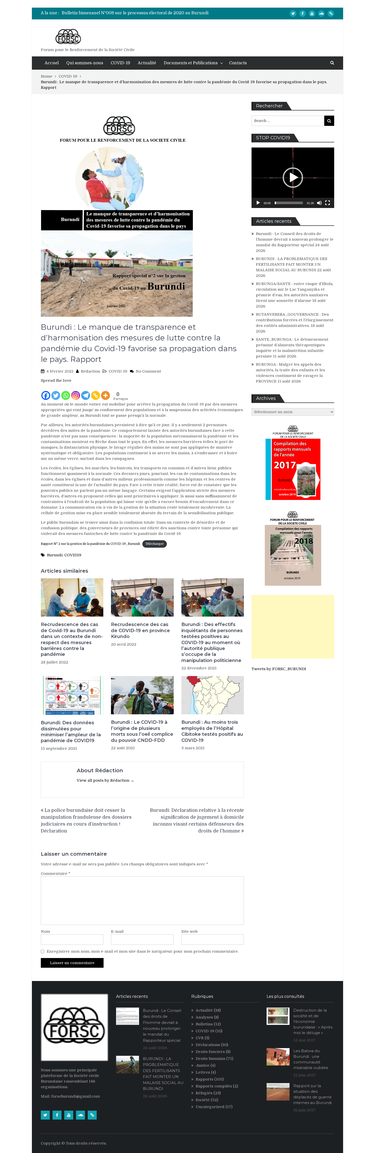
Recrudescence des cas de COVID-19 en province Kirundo (140, 630)
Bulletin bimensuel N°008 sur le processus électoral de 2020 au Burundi (135, 13)
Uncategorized (210, 1107)
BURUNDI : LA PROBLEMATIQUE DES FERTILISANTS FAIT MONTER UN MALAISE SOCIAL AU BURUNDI (291, 264)
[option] (139, 13)
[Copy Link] (95, 392)
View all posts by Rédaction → (105, 780)
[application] (293, 178)
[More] (105, 392)
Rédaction (90, 371)
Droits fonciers (210, 1051)
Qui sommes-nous (84, 63)
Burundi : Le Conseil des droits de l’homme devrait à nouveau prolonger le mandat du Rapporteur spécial (294, 239)
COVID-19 (120, 63)
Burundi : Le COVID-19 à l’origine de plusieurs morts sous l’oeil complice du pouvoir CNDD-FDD (142, 731)
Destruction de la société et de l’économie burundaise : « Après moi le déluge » (312, 1021)
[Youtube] (312, 13)
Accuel (52, 63)
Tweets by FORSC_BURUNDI (279, 669)
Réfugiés (204, 1093)
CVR (200, 1038)
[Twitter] (293, 13)
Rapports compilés (214, 1086)
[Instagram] (75, 392)
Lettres (203, 1072)
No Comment (148, 371)
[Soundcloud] (321, 13)
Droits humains (210, 1058)
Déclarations (208, 1044)
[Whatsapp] (65, 392)
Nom (45, 931)
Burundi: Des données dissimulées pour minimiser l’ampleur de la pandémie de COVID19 (71, 731)
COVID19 (72, 555)
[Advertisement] (293, 627)
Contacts (238, 63)
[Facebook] (302, 13)
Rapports (204, 1079)
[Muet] (319, 202)
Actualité (147, 63)
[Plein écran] (327, 202)
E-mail (117, 931)
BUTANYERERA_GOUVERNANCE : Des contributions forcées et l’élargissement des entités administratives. (294, 320)
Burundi (54, 555)
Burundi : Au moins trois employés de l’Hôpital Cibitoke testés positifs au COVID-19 (212, 731)
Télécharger (154, 544)
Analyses (204, 1017)
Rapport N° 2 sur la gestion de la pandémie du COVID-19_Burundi (90, 544)
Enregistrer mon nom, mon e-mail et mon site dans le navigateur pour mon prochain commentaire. (143, 951)
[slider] (289, 203)
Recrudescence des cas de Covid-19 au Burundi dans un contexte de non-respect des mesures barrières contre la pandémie (72, 639)
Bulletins (204, 1024)
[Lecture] (258, 202)
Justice (202, 1065)
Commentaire (55, 873)
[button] (293, 177)
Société (203, 1100)
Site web (189, 931)
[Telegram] (85, 392)
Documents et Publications (191, 63)
